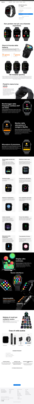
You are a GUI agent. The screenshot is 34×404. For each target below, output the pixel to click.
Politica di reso (26, 391)
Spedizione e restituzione (19, 395)
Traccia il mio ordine (19, 394)
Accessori (10, 391)
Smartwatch (10, 390)
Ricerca (18, 390)
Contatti (26, 390)
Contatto (18, 391)
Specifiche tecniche (21, 17)
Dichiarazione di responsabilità (28, 394)
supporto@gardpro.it (4, 390)
